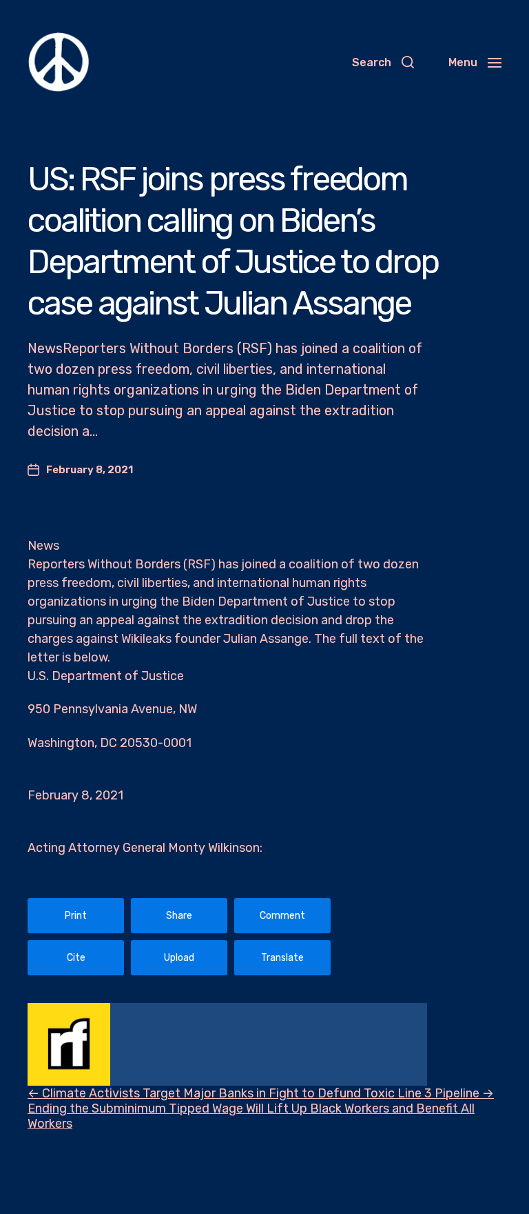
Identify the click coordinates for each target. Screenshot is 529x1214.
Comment (282, 916)
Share (179, 916)
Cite (76, 958)
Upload (179, 958)
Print (76, 916)
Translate (282, 958)
